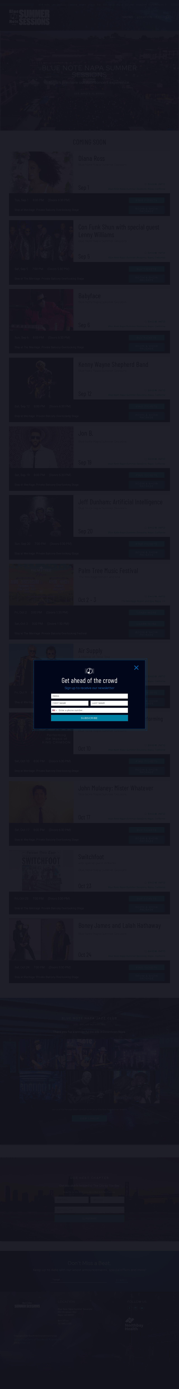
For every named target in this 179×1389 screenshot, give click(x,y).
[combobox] (54, 710)
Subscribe (89, 718)
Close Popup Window (136, 667)
